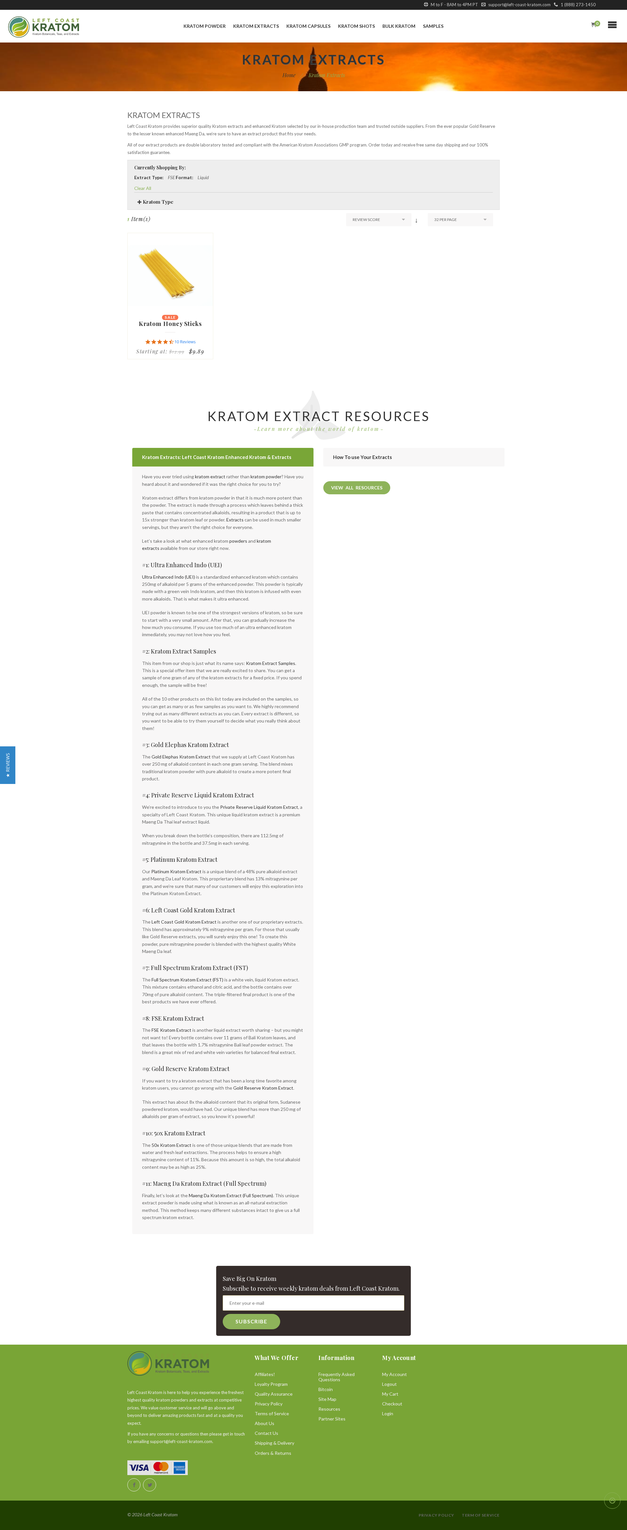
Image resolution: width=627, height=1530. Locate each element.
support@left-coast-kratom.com (519, 4)
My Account (394, 1374)
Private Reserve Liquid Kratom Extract (259, 807)
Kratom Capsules (308, 26)
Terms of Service (272, 1413)
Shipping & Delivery (274, 1443)
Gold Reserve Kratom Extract (263, 1088)
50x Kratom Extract (171, 1145)
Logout (389, 1384)
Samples (433, 26)
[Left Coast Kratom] (55, 27)
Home (289, 75)
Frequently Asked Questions (336, 1376)
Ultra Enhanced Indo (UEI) (168, 577)
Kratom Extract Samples (270, 663)
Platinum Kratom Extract (176, 871)
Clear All (142, 188)
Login (387, 1413)
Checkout (392, 1403)
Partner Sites (332, 1418)
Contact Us (266, 1433)
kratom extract (210, 476)
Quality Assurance (274, 1394)
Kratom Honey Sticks (170, 324)
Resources (329, 1409)
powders (238, 541)
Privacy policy (436, 1515)
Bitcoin (325, 1389)
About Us (264, 1423)
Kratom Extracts (256, 26)
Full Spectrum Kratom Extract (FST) (187, 979)
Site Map (327, 1399)
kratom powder (265, 476)
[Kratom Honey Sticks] (170, 275)
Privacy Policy (268, 1403)
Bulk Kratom (398, 26)
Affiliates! (265, 1374)
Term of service (481, 1515)
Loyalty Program (271, 1384)
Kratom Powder (205, 26)
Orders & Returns (273, 1453)
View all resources (356, 487)
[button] (7, 765)
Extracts (235, 519)
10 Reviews (185, 342)
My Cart (390, 1394)
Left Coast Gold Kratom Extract (184, 922)
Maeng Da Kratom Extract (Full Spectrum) (231, 1195)
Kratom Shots (356, 26)
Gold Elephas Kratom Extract (181, 756)
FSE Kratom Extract (171, 1030)
